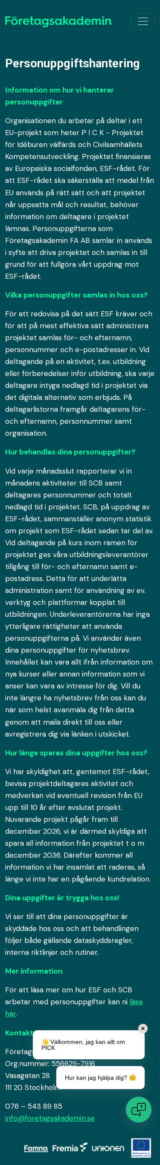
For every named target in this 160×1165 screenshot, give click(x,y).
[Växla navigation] (143, 21)
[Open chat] (138, 1109)
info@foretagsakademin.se (50, 1118)
